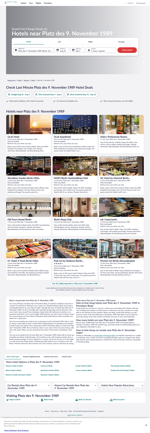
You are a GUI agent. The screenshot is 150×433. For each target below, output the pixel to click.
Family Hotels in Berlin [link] (84, 366)
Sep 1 (78, 51)
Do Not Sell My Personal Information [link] (84, 411)
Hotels (23, 3)
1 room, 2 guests (98, 51)
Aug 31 (63, 51)
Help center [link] (63, 411)
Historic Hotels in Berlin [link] (14, 366)
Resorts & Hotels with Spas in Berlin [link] (18, 375)
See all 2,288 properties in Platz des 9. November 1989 (75, 284)
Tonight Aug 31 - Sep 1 (20, 95)
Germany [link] (26, 80)
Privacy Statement (10, 430)
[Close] (146, 425)
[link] (23, 400)
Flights (38, 3)
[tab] (28, 41)
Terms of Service (23, 430)
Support (131, 3)
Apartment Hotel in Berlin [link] (50, 370)
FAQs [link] (70, 411)
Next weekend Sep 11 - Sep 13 (83, 95)
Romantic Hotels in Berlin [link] (50, 375)
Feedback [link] (101, 411)
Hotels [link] (20, 80)
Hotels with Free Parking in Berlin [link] (123, 370)
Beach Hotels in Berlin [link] (13, 370)
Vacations (48, 3)
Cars (31, 3)
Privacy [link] (47, 411)
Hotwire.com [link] (11, 80)
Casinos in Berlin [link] (47, 366)
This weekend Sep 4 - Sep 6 (50, 95)
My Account (140, 3)
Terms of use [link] (55, 411)
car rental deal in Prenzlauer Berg (103, 335)
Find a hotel (127, 50)
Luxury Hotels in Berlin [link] (84, 370)
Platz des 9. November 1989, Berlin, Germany (35, 51)
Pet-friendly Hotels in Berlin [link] (121, 366)
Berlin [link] (33, 80)
